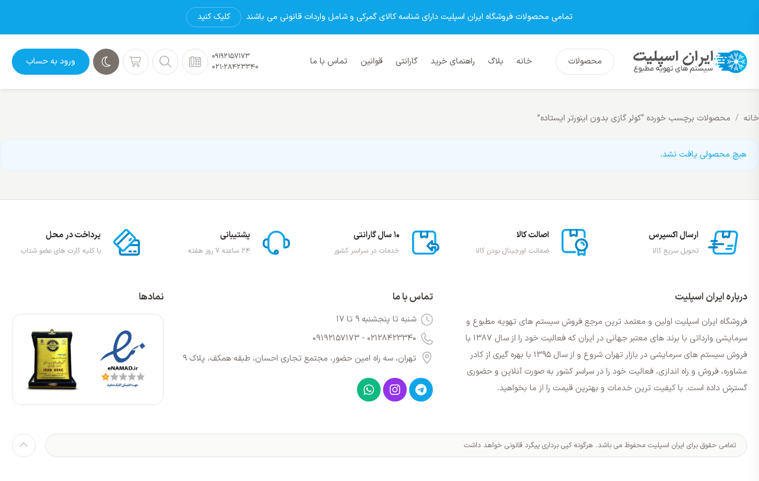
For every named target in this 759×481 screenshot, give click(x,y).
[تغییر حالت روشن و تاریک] (106, 62)
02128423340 (391, 339)
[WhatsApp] (369, 390)
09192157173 (231, 56)
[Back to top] (24, 445)
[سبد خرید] (136, 62)
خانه (751, 118)
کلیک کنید (213, 17)
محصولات (585, 61)
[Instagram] (395, 390)
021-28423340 (235, 67)
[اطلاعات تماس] (195, 62)
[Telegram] (421, 390)
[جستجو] (165, 62)
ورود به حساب (50, 61)
